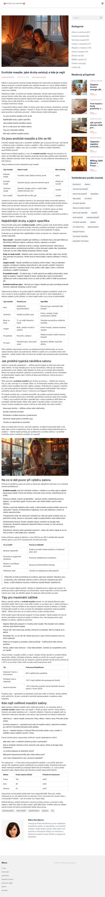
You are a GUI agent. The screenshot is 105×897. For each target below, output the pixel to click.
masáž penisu (79, 232)
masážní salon (34, 811)
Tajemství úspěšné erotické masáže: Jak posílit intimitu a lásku (95, 144)
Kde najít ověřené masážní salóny (16, 133)
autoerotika (78, 227)
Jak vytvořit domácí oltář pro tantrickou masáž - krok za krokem (96, 125)
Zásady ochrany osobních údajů (7, 881)
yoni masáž (78, 217)
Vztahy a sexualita (81, 44)
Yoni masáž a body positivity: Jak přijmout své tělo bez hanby (96, 106)
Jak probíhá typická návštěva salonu (17, 123)
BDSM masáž (93, 227)
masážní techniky (81, 241)
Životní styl (78, 56)
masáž (94, 213)
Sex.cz (5, 730)
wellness (77, 199)
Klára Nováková (8, 77)
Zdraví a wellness (81, 32)
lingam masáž (93, 217)
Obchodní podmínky (5, 874)
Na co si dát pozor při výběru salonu (17, 126)
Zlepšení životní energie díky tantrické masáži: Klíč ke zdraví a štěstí (96, 87)
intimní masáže (79, 222)
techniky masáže (80, 236)
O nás (4, 868)
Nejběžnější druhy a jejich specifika (16, 119)
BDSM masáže (79, 59)
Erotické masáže (39, 77)
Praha (87, 184)
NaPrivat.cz (7, 718)
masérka (94, 194)
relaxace (45, 811)
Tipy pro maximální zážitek (13, 130)
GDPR (4, 887)
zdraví (93, 222)
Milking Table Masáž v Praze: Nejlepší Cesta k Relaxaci (96, 163)
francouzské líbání (81, 208)
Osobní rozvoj (79, 63)
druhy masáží (21, 811)
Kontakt (5, 890)
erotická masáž (80, 194)
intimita (88, 199)
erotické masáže (8, 811)
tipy (52, 811)
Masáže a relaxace (81, 48)
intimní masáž (79, 203)
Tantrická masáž (80, 40)
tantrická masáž (80, 189)
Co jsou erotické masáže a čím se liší (17, 116)
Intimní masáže (80, 52)
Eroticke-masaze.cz (10, 724)
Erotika (76, 67)
